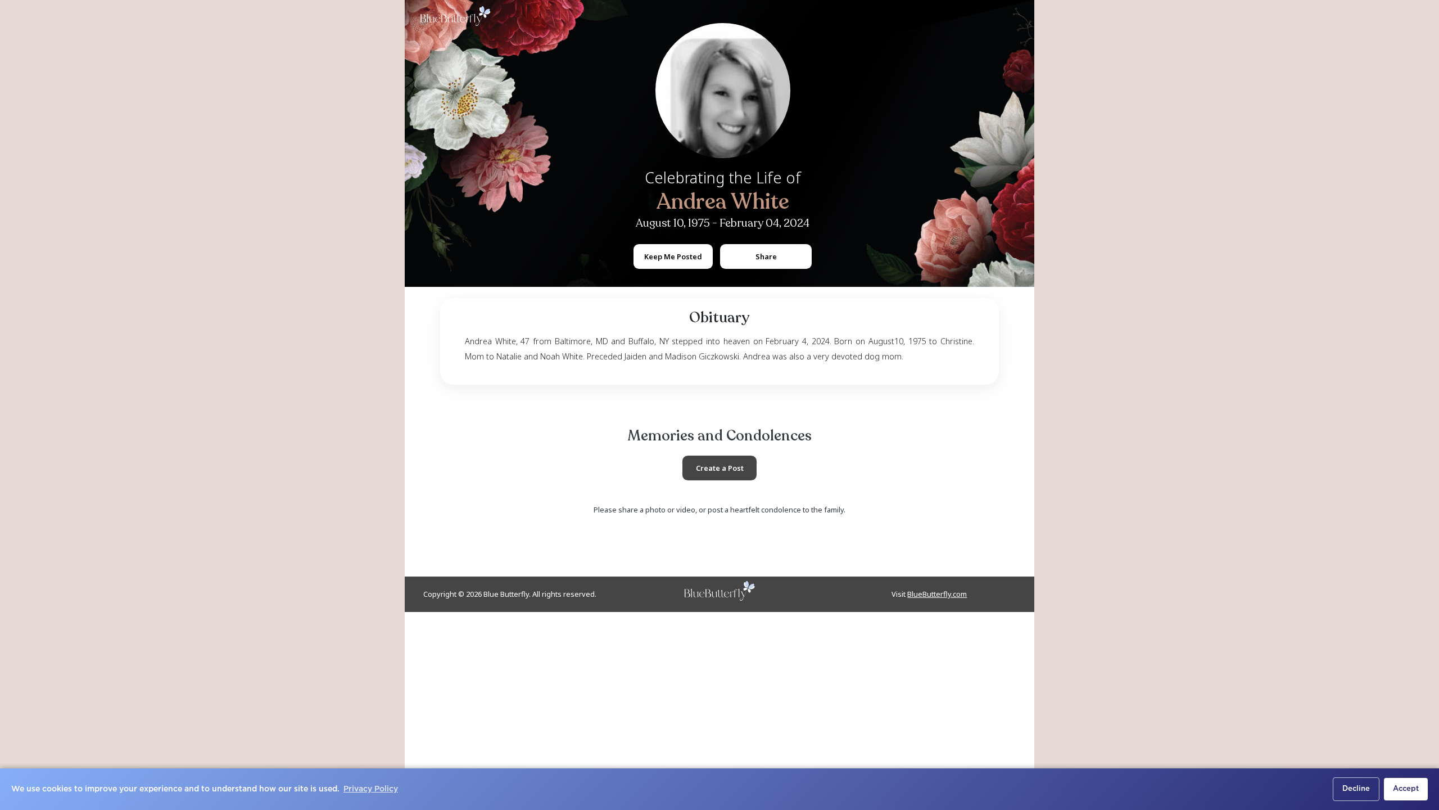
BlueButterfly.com (937, 594)
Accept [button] (1406, 789)
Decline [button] (1356, 789)
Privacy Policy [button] (370, 789)
